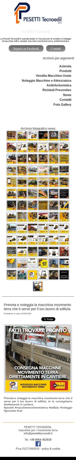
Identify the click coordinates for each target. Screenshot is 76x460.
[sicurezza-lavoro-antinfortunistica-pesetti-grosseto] (11, 266)
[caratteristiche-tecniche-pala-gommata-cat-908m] (32, 266)
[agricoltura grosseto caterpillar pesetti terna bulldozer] (22, 255)
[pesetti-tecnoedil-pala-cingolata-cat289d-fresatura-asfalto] (43, 266)
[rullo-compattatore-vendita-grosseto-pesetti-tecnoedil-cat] (32, 139)
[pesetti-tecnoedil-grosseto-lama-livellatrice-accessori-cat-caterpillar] (11, 162)
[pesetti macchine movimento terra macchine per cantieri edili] (53, 278)
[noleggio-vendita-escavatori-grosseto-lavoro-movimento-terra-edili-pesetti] (11, 197)
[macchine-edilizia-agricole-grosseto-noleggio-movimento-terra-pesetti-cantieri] (64, 208)
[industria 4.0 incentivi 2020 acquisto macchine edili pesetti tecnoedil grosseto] (43, 208)
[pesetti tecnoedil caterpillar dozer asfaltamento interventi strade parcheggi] (11, 208)
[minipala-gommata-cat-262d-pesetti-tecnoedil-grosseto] (64, 150)
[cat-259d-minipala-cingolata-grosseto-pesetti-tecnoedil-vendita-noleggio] (22, 174)
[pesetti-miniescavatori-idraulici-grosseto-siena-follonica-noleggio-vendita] (53, 266)
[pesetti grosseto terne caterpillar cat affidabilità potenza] (53, 243)
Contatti (56, 48)
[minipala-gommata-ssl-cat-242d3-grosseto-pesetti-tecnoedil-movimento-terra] (53, 185)
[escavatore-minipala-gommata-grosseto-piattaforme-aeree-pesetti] (11, 185)
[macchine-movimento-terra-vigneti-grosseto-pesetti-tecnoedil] (32, 185)
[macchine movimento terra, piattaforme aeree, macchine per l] (64, 255)
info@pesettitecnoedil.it (38, 433)
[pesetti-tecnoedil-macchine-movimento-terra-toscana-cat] (22, 150)
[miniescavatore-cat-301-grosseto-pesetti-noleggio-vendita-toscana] (53, 150)
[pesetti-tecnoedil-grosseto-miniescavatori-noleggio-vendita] (11, 139)
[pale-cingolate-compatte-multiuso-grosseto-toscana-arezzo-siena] (64, 139)
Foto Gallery (62, 104)
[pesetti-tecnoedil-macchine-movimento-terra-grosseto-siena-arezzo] (53, 174)
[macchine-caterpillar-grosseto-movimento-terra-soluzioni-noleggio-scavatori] (43, 197)
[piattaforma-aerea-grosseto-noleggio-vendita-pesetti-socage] (32, 174)
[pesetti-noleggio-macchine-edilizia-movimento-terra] (37, 289)
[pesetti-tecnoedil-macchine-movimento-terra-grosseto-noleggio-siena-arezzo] (32, 162)
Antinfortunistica (59, 85)
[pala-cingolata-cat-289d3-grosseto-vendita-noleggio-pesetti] (32, 150)
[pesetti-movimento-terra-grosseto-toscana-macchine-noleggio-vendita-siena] (64, 162)
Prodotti (65, 71)
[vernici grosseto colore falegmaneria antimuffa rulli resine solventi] (53, 220)
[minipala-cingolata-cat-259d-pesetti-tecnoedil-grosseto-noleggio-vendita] (22, 197)
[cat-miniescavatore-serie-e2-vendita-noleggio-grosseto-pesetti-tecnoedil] (22, 162)
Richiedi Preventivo (56, 90)
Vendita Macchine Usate (53, 75)
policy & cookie (51, 448)
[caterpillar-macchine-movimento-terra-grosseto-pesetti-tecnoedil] (53, 197)
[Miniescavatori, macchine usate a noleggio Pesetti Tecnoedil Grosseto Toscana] (43, 278)
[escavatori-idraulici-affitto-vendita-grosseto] (64, 266)
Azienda (65, 66)
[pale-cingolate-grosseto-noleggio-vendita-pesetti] (22, 185)
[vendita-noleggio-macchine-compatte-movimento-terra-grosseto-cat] (43, 139)
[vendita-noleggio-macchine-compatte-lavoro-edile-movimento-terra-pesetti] (43, 150)
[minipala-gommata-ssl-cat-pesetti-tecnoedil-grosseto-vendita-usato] (11, 174)
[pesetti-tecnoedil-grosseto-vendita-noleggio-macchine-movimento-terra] (11, 150)
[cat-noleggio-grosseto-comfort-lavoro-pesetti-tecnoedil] (64, 174)
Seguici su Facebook (26, 48)
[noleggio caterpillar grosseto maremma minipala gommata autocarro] (32, 255)
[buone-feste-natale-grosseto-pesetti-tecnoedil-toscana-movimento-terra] (53, 139)
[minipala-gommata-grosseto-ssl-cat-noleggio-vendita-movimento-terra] (43, 185)
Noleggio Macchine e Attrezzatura (46, 80)
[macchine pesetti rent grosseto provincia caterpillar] (64, 243)
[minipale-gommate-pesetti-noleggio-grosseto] (64, 278)
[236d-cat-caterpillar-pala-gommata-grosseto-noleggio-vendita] (43, 255)
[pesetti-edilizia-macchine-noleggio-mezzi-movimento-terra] (22, 266)
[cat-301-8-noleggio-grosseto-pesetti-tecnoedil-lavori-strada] (64, 185)
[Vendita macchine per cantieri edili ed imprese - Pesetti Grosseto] (11, 278)
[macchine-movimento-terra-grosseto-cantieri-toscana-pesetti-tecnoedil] (43, 162)
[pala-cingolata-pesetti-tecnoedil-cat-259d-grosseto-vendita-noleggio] (22, 232)
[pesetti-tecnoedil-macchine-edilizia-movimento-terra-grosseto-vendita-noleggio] (53, 162)
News (67, 95)
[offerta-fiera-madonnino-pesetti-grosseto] (32, 278)
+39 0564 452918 (40, 439)
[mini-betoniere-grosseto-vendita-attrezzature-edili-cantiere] (22, 278)
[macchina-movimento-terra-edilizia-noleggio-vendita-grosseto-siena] (32, 197)
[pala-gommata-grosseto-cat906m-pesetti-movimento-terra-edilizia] (53, 255)
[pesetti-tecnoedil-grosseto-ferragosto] (43, 174)
